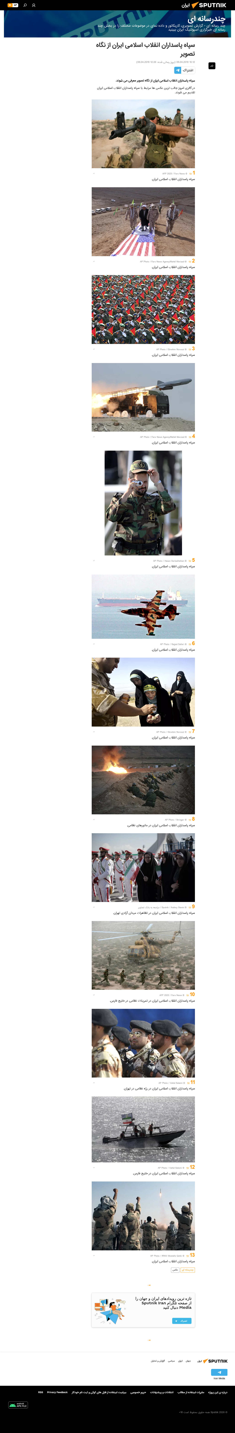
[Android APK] (18, 1406)
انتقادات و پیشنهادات (161, 1392)
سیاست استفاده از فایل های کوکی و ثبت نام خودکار (99, 1392)
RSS (40, 1392)
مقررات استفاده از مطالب (191, 1392)
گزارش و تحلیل (158, 1361)
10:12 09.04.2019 (186, 62)
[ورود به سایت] (33, 5)
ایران (180, 1361)
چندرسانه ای (187, 1270)
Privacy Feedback (57, 1392)
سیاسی (171, 1361)
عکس (175, 1270)
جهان (188, 1361)
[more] (94, 173)
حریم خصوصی (138, 1392)
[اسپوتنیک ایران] (210, 10)
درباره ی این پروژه (217, 1392)
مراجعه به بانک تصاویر (148, 908)
